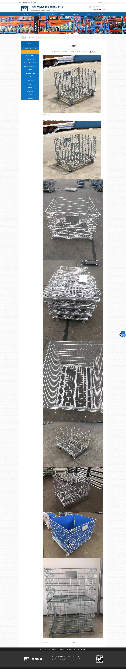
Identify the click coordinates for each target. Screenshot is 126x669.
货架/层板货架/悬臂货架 (30, 48)
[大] (54, 51)
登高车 (29, 84)
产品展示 (50, 14)
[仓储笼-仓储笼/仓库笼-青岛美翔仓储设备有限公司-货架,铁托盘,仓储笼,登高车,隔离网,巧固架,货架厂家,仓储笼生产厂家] (63, 4)
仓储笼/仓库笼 (39, 37)
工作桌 (29, 94)
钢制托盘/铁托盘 (29, 55)
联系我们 (100, 2)
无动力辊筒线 (29, 91)
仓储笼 (44, 114)
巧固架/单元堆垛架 (29, 59)
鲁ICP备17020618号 (79, 656)
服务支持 (87, 14)
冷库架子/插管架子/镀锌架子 (30, 62)
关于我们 (94, 2)
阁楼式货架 (29, 80)
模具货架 (29, 69)
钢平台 (29, 76)
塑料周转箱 (29, 98)
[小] (58, 51)
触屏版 (105, 2)
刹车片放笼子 (45, 642)
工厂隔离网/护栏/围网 (29, 73)
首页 (29, 37)
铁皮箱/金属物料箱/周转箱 (29, 66)
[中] (56, 51)
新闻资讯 (63, 14)
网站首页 (25, 14)
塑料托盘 (29, 87)
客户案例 (75, 14)
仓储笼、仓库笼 (76, 642)
